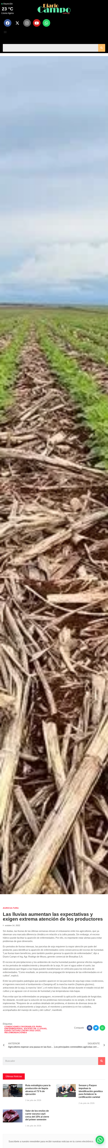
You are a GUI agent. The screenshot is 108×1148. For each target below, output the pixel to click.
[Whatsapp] (46, 23)
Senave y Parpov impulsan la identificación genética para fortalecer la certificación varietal (91, 1091)
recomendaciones (15, 1032)
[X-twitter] (17, 23)
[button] (5, 32)
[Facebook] (7, 23)
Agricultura (11, 908)
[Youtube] (36, 23)
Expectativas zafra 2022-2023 (22, 1030)
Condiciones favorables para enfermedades (23, 1027)
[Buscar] (101, 48)
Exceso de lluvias (35, 1028)
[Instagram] (27, 23)
